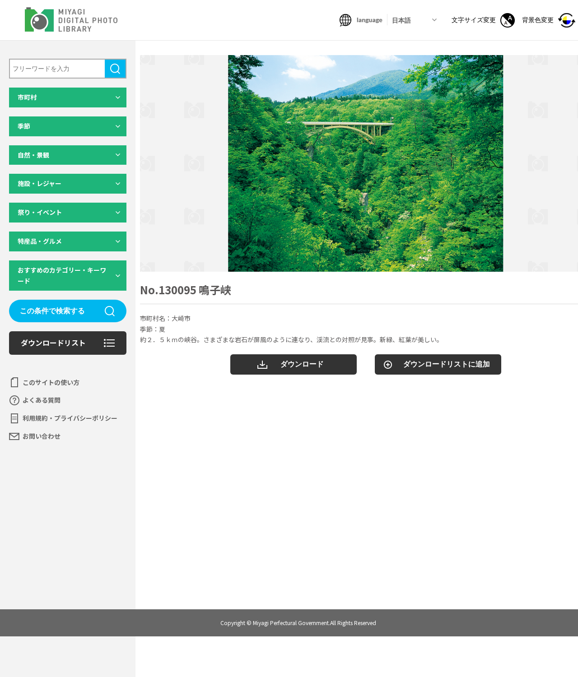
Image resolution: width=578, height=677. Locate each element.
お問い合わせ (42, 436)
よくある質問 (42, 399)
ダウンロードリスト (53, 342)
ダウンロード (302, 364)
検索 (115, 69)
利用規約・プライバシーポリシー (70, 417)
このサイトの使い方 (51, 382)
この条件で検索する (52, 311)
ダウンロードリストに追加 (446, 364)
